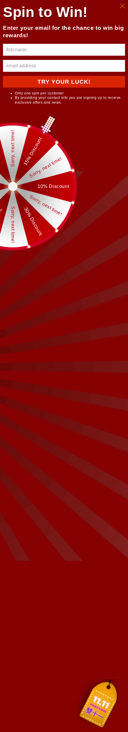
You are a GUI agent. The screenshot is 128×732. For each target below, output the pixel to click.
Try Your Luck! (64, 82)
